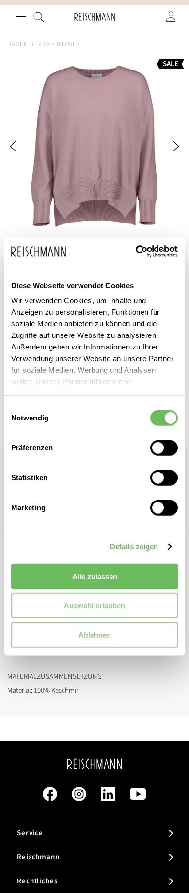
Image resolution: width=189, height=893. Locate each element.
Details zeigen (134, 547)
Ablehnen (95, 634)
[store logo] (94, 16)
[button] (26, 146)
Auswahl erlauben (94, 605)
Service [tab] (30, 833)
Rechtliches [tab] (37, 881)
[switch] (164, 448)
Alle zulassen (94, 576)
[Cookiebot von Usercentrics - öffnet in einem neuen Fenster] (136, 251)
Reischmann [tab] (38, 857)
